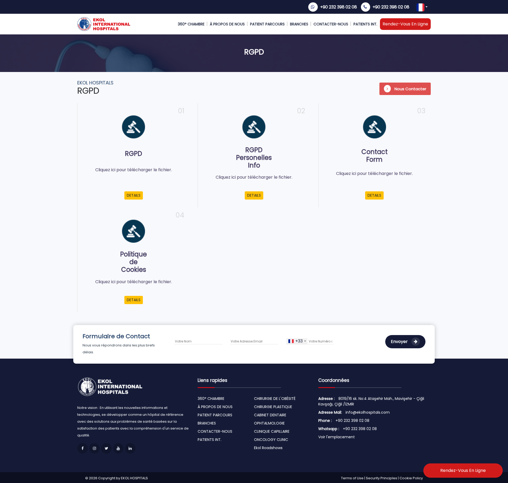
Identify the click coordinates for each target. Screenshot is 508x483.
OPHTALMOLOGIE (269, 423)
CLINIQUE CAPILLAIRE (271, 431)
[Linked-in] (130, 448)
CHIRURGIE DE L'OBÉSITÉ (275, 398)
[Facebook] (82, 448)
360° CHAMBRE (191, 24)
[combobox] (296, 341)
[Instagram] (94, 448)
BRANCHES (299, 24)
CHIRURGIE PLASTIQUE (273, 406)
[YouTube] (118, 448)
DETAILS (133, 195)
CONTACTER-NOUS (331, 24)
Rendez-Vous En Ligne (405, 24)
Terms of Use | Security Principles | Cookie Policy (382, 478)
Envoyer (400, 341)
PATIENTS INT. (365, 24)
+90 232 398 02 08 (338, 7)
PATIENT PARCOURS (267, 24)
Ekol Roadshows (268, 447)
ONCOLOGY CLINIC (271, 439)
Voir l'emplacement (336, 437)
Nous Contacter (409, 89)
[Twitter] (106, 448)
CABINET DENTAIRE (270, 415)
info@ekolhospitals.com (368, 412)
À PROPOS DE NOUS (227, 24)
